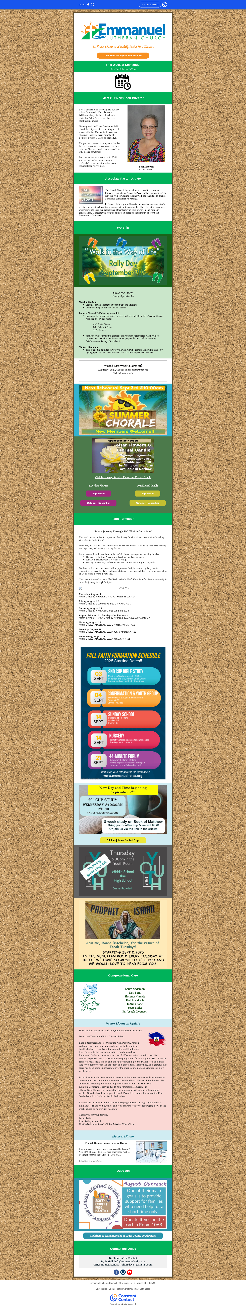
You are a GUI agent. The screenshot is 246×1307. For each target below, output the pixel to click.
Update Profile (115, 1289)
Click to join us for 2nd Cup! (123, 840)
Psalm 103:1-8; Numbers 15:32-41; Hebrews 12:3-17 (107, 596)
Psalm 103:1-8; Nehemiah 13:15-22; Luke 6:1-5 (104, 610)
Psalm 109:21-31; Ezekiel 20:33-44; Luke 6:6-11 (104, 638)
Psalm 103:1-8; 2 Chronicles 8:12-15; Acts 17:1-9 (105, 603)
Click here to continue (90, 1160)
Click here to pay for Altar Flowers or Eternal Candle (123, 477)
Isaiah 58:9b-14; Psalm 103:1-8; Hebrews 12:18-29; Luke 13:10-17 (114, 617)
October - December (98, 503)
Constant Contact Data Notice (136, 1289)
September (98, 493)
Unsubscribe (101, 1289)
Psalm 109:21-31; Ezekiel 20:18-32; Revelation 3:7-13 (107, 631)
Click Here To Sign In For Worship (123, 55)
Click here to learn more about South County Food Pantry (123, 1235)
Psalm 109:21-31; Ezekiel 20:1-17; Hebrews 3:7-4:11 (107, 624)
